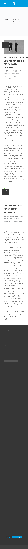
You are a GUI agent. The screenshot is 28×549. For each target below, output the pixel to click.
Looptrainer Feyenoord (8, 218)
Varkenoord (19, 221)
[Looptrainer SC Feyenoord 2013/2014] (14, 194)
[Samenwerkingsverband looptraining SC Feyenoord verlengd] (14, 46)
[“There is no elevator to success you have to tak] (14, 385)
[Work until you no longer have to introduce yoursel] (14, 494)
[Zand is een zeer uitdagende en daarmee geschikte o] (14, 416)
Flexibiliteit (16, 71)
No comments (14, 70)
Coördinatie (6, 71)
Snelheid (10, 221)
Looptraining (11, 73)
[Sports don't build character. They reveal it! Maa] (14, 524)
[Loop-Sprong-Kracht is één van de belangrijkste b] (14, 457)
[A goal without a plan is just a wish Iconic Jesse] (14, 500)
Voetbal (9, 78)
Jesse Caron (7, 70)
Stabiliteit (6, 78)
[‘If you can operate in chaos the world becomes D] (14, 440)
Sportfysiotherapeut (16, 76)
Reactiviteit (6, 221)
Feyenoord (11, 71)
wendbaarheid (10, 223)
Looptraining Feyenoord (9, 219)
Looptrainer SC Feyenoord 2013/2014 (13, 209)
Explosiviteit (11, 216)
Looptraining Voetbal (12, 75)
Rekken (10, 76)
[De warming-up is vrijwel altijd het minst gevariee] (14, 479)
